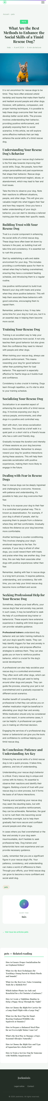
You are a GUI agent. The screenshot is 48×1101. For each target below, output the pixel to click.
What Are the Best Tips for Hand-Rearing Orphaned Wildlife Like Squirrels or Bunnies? (20, 1019)
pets (13, 14)
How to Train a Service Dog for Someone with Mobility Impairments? (24, 1054)
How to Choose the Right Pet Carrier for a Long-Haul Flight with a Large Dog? (23, 1009)
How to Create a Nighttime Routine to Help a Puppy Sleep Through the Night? (23, 1000)
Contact (30, 1086)
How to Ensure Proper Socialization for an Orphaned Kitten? (23, 963)
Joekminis (24, 1077)
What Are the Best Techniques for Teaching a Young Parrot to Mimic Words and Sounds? (24, 973)
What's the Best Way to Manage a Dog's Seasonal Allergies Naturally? (23, 1037)
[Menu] (42, 2)
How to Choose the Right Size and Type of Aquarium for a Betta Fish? (23, 1045)
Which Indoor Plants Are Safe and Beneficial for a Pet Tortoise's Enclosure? (24, 991)
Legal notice (19, 1086)
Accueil (6, 14)
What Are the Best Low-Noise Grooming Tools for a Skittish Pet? (23, 983)
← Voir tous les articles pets (15, 932)
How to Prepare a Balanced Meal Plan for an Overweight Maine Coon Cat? (22, 1028)
